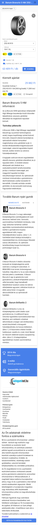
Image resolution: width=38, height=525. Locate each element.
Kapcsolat (6, 394)
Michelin (5, 413)
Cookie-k (5, 399)
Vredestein (6, 420)
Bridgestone (7, 407)
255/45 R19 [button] (8, 43)
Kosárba (30, 69)
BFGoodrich (7, 428)
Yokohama (6, 422)
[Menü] (2, 2)
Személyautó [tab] (13, 203)
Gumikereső (7, 401)
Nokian (5, 416)
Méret (5, 41)
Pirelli (4, 418)
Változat (6, 47)
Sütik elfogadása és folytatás (19, 520)
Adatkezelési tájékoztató (11, 396)
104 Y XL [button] (7, 49)
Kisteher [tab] (25, 203)
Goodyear (6, 411)
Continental (6, 409)
